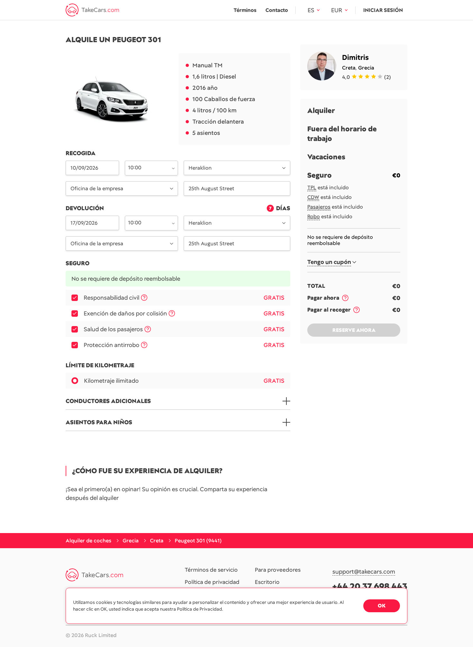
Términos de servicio (211, 570)
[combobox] (148, 167)
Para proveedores (278, 570)
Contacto (276, 10)
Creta (349, 67)
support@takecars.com (363, 571)
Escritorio (267, 582)
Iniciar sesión (383, 10)
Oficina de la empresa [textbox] (96, 188)
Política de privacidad (212, 582)
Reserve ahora (354, 330)
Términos (245, 10)
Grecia (366, 67)
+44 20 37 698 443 (369, 586)
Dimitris (355, 57)
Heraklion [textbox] (200, 167)
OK (381, 605)
